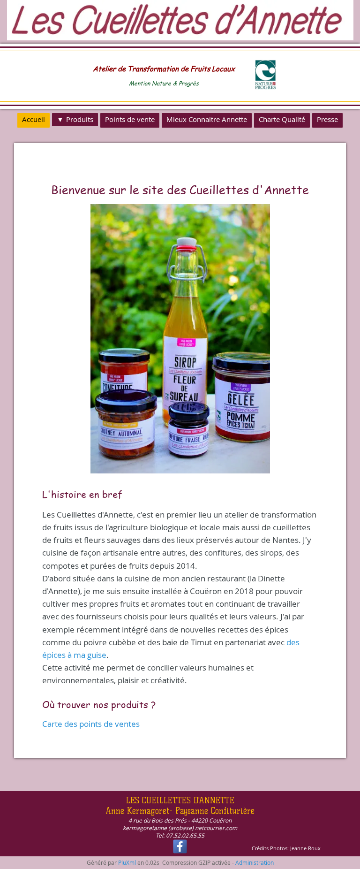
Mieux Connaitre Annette (206, 119)
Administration (254, 862)
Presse (327, 119)
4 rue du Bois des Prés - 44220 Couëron (180, 820)
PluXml (127, 862)
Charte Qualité (282, 119)
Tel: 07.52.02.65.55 (180, 835)
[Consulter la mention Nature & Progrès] (265, 87)
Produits (79, 119)
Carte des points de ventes (91, 723)
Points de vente (130, 119)
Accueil (33, 119)
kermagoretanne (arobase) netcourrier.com (180, 827)
